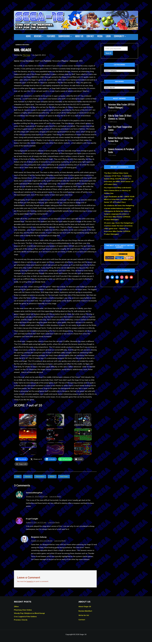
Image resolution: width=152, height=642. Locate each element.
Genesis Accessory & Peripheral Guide (121, 150)
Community (119, 36)
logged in (30, 581)
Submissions (64, 36)
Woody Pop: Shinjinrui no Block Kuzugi (29, 613)
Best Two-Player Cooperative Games (120, 128)
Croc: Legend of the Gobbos (25, 616)
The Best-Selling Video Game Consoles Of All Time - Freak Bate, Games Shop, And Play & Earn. (118, 176)
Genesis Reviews (22, 44)
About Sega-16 (84, 606)
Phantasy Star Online (23, 610)
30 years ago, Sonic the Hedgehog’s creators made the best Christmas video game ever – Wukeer (118, 225)
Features (51, 36)
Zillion (16, 606)
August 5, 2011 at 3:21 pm (36, 522)
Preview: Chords (20, 620)
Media (99, 36)
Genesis (28, 476)
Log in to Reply (55, 496)
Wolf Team (64, 476)
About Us (79, 36)
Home (28, 36)
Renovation (40, 476)
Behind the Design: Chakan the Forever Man (120, 139)
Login (108, 36)
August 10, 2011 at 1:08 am (41, 541)
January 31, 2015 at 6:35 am (37, 496)
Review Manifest (85, 611)
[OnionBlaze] (129, 257)
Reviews (37, 36)
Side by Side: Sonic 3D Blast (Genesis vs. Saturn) (119, 117)
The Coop (26, 55)
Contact (90, 36)
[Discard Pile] (109, 257)
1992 (17, 476)
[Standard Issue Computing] (119, 257)
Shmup (52, 476)
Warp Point (123, 254)
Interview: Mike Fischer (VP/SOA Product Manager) (121, 106)
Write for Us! (83, 615)
